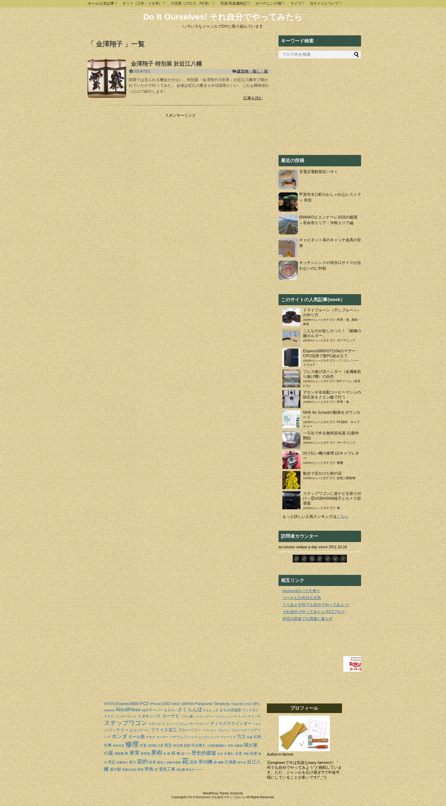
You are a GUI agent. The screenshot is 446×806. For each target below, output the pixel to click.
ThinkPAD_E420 (241, 704)
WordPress (128, 709)
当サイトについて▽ (326, 3)
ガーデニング (346, 340)
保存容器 (118, 745)
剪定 (168, 745)
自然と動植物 (346, 478)
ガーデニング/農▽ (270, 3)
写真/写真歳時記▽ (235, 3)
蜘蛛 (221, 762)
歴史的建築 (204, 753)
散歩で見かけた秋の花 (322, 473)
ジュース (231, 716)
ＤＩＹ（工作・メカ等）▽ (144, 3)
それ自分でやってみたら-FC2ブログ (313, 611)
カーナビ (171, 716)
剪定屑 (177, 745)
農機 (340, 463)
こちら (342, 516)
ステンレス (156, 724)
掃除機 (119, 753)
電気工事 (167, 769)
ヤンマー (162, 737)
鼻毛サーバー (194, 769)
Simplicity (222, 703)
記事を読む (253, 98)
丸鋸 (249, 737)
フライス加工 (164, 729)
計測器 (230, 762)
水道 (238, 753)
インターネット (126, 716)
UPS (255, 704)
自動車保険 (173, 762)
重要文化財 (129, 769)
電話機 (180, 769)
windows (109, 710)
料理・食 (343, 320)
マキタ (150, 737)
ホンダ (119, 736)
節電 (152, 762)
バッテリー (118, 730)
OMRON (187, 704)
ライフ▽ (297, 3)
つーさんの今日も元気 (301, 598)
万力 (241, 736)
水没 (220, 753)
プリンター (209, 730)
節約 (142, 761)
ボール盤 (136, 736)
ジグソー (209, 716)
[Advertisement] (131, 150)
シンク (198, 716)
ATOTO (109, 704)
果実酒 (145, 753)
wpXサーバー (152, 710)
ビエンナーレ (140, 730)
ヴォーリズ (228, 737)
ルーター (204, 737)
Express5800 (127, 703)
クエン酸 (187, 716)
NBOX (175, 704)
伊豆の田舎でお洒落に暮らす (307, 618)
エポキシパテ (149, 716)
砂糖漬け (122, 762)
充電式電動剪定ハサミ (318, 171)
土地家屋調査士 (217, 745)
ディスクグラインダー (231, 723)
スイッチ (254, 716)
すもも (207, 710)
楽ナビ (185, 753)
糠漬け (161, 762)
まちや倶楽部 (230, 710)
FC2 (144, 703)
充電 (143, 745)
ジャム (220, 716)
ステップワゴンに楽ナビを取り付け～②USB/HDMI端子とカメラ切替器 (332, 498)
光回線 (152, 745)
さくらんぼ (190, 709)
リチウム (176, 737)
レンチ (215, 737)
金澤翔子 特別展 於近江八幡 (166, 63)
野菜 (141, 769)
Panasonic (204, 703)
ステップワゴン (125, 723)
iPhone (155, 704)
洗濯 (253, 753)
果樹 (156, 752)
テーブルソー (199, 724)
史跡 (187, 745)
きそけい (170, 710)
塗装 (230, 745)
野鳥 (149, 769)
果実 (134, 753)
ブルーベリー (189, 730)
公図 (160, 745)
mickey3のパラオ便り (301, 591)
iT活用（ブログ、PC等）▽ (193, 3)
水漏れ (229, 753)
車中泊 (241, 762)
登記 (112, 762)
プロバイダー (240, 730)
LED (166, 703)
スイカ (242, 716)
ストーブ (172, 724)
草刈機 (205, 761)
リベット (190, 737)
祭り (132, 762)
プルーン (224, 730)
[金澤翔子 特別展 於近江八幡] (106, 81)
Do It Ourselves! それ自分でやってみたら (223, 16)
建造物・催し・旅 (252, 71)
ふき (215, 710)
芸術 (193, 762)
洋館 (246, 753)
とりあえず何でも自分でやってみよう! (315, 604)
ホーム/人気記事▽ (103, 3)
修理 (132, 744)
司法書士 (198, 745)
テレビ (184, 723)
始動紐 (238, 745)
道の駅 (115, 769)
